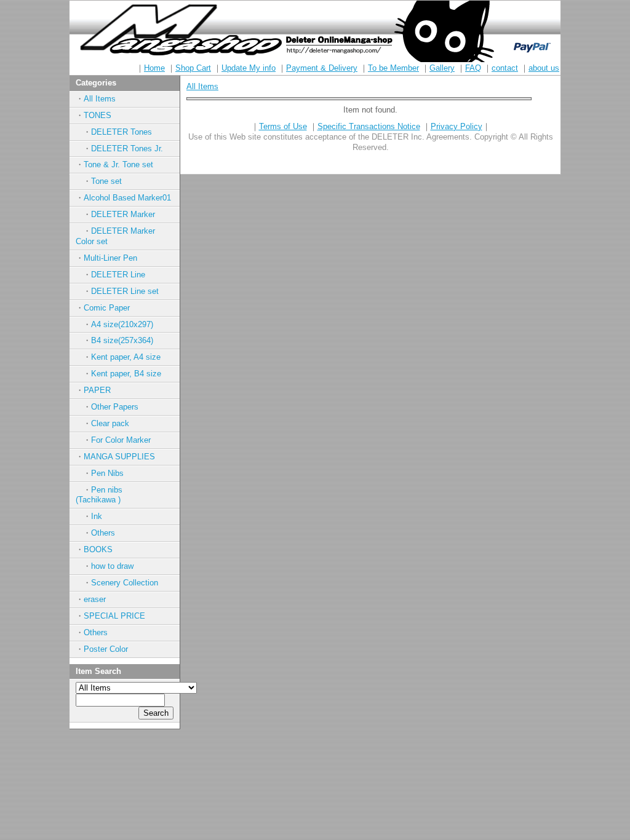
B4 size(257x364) (122, 340)
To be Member (393, 68)
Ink (96, 516)
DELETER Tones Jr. (127, 148)
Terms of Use (283, 126)
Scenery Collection (124, 582)
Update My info (248, 68)
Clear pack (110, 423)
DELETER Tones (121, 132)
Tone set (106, 181)
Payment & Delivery (321, 68)
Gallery (442, 68)
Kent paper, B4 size (126, 373)
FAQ (473, 68)
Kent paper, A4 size (126, 357)
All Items (100, 98)
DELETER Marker (123, 214)
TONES (97, 115)
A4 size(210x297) (122, 324)
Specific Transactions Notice (368, 126)
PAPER (97, 390)
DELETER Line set (125, 291)
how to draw (112, 566)
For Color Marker (121, 440)
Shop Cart (193, 68)
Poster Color (106, 649)
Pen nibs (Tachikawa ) (111, 495)
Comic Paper (107, 307)
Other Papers (114, 406)
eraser (95, 599)
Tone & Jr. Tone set (118, 164)
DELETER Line (118, 274)
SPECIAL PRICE (114, 615)
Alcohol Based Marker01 (127, 197)
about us (543, 68)
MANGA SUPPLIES (119, 456)
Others (103, 532)
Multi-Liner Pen (110, 258)
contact (505, 68)
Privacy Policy (456, 126)
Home (154, 68)
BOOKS (98, 549)
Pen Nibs (107, 473)
